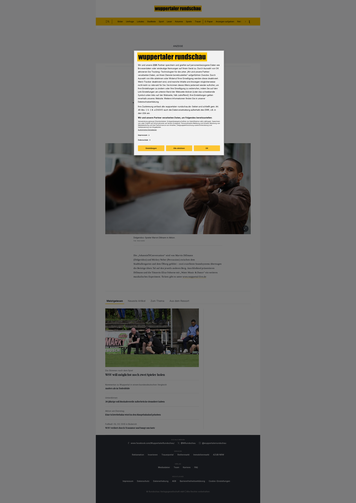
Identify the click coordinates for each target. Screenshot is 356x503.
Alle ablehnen (179, 148)
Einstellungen (151, 148)
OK (207, 148)
